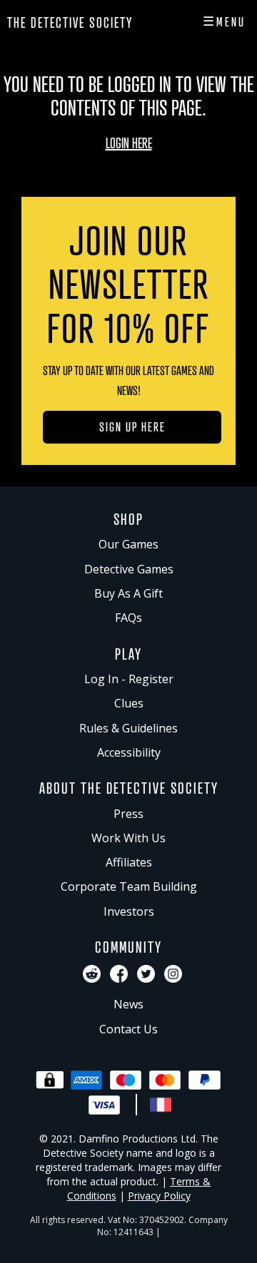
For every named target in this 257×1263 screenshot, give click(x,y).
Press (128, 814)
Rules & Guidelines (128, 728)
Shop (128, 518)
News (128, 1004)
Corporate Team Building (129, 886)
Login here (129, 143)
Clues (128, 703)
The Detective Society (70, 22)
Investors (129, 911)
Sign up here (132, 426)
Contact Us (128, 1029)
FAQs (128, 617)
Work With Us (128, 838)
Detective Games (128, 569)
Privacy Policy (159, 1195)
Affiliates (129, 862)
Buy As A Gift (128, 593)
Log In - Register (128, 679)
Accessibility (129, 752)
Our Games (128, 544)
